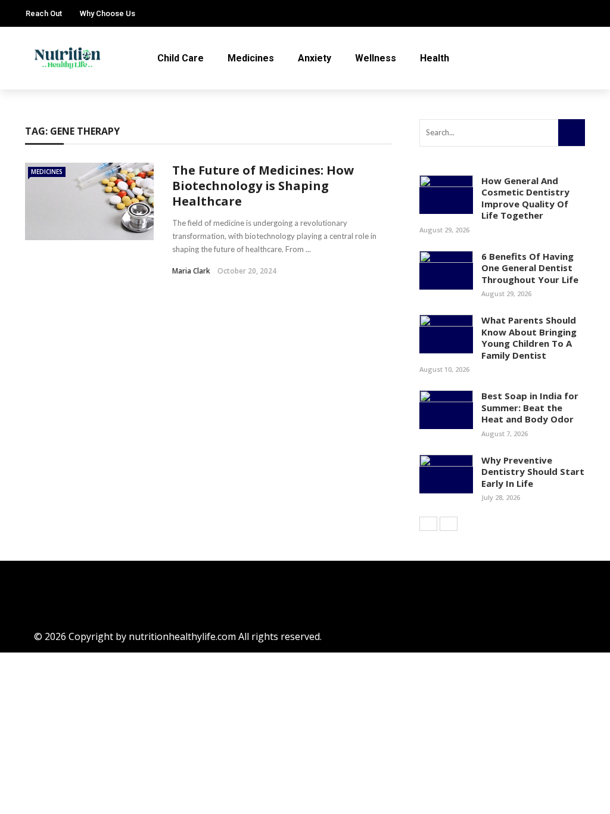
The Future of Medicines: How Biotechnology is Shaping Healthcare (263, 185)
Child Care (180, 58)
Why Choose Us (107, 13)
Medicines (251, 58)
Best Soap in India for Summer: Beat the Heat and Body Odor (529, 407)
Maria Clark (191, 271)
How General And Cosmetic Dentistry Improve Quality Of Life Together (525, 198)
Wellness (375, 58)
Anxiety (314, 58)
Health (434, 58)
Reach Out (44, 13)
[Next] (449, 524)
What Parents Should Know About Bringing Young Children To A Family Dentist (529, 337)
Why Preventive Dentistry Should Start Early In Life (532, 471)
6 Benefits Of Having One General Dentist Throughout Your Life (529, 267)
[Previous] (428, 524)
